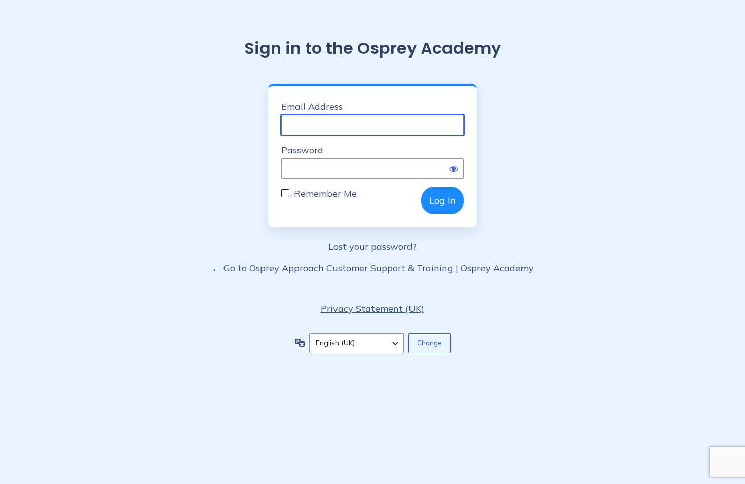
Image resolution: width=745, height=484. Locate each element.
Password (302, 150)
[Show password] (453, 168)
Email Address (312, 106)
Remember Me (325, 193)
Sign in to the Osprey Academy (372, 48)
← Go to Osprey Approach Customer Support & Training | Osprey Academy (373, 268)
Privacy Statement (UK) (372, 308)
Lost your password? (372, 246)
